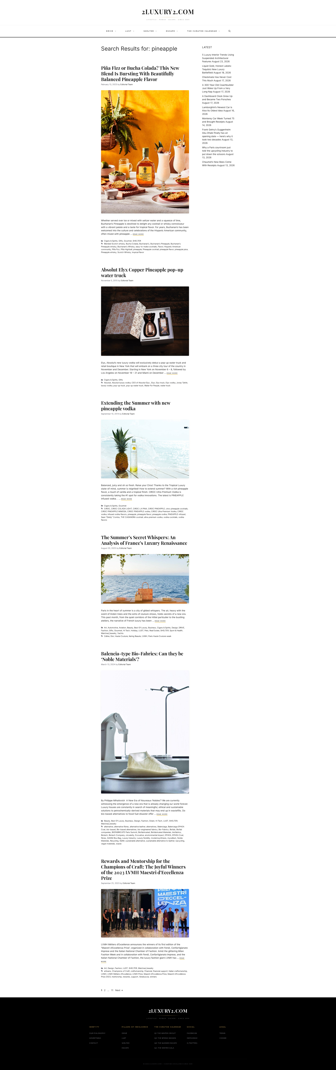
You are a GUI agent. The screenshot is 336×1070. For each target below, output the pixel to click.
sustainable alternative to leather (160, 841)
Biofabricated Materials (161, 832)
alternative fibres (121, 826)
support (134, 977)
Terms (222, 1033)
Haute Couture (121, 636)
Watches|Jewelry (108, 633)
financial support (160, 971)
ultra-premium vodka (153, 517)
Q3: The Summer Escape (165, 1043)
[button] (116, 31)
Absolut (107, 383)
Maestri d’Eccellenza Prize (155, 974)
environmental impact (154, 835)
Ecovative (139, 835)
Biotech (104, 835)
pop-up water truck (134, 385)
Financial (148, 971)
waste (118, 844)
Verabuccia (144, 977)
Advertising (95, 1038)
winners (153, 977)
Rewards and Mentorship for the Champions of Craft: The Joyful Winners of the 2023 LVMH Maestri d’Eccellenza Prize (143, 869)
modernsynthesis (158, 838)
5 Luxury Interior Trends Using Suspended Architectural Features (218, 58)
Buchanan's (144, 244)
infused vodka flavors (117, 514)
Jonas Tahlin (181, 383)
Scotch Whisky (124, 252)
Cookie (223, 1038)
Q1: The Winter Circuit (165, 1033)
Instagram (192, 1038)
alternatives (151, 826)
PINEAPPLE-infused (176, 514)
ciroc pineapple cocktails (177, 508)
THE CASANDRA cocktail (132, 517)
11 (112, 990)
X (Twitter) (192, 1043)
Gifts (121, 241)
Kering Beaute (135, 636)
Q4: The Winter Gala (164, 1048)
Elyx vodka (170, 383)
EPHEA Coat (177, 835)
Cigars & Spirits (111, 241)
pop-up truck (119, 385)
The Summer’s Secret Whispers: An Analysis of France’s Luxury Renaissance (144, 540)
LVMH (144, 636)
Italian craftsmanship (178, 971)
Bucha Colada (132, 244)
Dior (112, 636)
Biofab (172, 829)
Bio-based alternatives (126, 829)
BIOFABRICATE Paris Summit (124, 832)
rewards (126, 977)
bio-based (111, 829)
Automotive (113, 627)
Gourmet (128, 241)
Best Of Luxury (140, 627)
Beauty (130, 627)
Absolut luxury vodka (121, 383)
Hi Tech (126, 630)
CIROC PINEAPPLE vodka (138, 511)
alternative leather (137, 826)
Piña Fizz (116, 249)
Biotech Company (117, 835)
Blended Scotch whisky (114, 244)
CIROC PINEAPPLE (156, 508)
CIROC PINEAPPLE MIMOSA (113, 511)
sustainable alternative (135, 841)
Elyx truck (160, 383)
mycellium (171, 838)
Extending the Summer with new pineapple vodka (135, 405)
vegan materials (108, 844)
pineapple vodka (159, 514)
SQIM (122, 841)
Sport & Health (176, 630)
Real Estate (154, 630)
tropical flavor (138, 252)
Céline (106, 636)
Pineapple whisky (108, 252)
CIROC (107, 508)
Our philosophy (97, 1033)
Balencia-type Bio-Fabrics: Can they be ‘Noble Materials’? (142, 656)
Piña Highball (126, 249)
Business (152, 627)
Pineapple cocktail (151, 249)
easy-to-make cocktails (146, 246)
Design (175, 627)
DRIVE (109, 31)
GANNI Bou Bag (114, 838)
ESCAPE (170, 31)
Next (119, 990)
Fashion (104, 630)
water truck (165, 385)
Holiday (134, 630)
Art (105, 627)
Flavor (160, 246)
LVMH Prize (137, 974)
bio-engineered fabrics (148, 829)
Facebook (192, 1033)
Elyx (153, 383)
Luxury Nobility (143, 838)
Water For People (151, 385)
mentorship (117, 977)
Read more (138, 234)
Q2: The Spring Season (165, 1038)
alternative (108, 826)
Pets (146, 630)
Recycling (114, 841)
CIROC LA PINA (140, 508)
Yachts (120, 633)
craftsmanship (137, 971)
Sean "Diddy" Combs (110, 517)
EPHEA (168, 835)
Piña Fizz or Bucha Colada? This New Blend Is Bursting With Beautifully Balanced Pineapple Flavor (140, 73)
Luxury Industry (129, 838)
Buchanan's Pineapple (160, 244)
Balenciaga (162, 826)
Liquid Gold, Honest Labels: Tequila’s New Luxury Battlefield (217, 69)
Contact (93, 1043)
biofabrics (176, 832)
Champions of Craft (121, 971)
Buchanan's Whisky (126, 246)
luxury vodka (106, 385)
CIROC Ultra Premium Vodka (163, 511)
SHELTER (149, 31)
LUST (128, 31)
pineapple (137, 249)
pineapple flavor (167, 249)
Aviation (122, 627)
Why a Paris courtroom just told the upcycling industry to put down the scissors (217, 151)
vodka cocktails (170, 517)
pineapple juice (181, 249)
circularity (130, 835)
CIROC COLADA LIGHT (121, 508)
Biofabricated (144, 832)
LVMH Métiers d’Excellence (119, 974)
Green (151, 821)
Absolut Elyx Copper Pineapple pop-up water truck (142, 272)
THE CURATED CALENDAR (202, 31)
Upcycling (179, 841)
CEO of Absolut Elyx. (141, 383)
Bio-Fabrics (164, 829)
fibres (103, 838)
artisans (107, 971)
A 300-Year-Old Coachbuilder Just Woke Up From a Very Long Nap (218, 88)
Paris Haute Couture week (159, 636)
